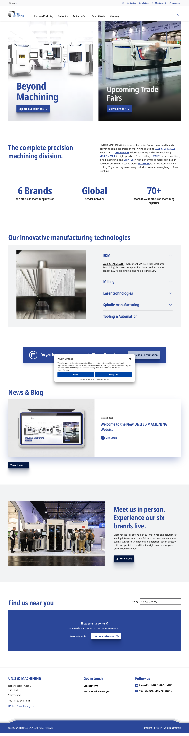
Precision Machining (43, 16)
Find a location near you (96, 694)
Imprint (148, 731)
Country (134, 604)
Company (114, 16)
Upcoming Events (124, 561)
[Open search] (178, 13)
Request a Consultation (144, 358)
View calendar (117, 112)
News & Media (98, 16)
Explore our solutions (31, 112)
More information (78, 639)
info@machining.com (23, 709)
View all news (16, 468)
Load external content (104, 639)
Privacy (158, 731)
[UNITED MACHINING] (16, 13)
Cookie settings (172, 731)
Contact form (90, 689)
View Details (111, 441)
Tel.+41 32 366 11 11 (19, 703)
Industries (63, 16)
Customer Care (80, 16)
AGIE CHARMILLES (113, 267)
